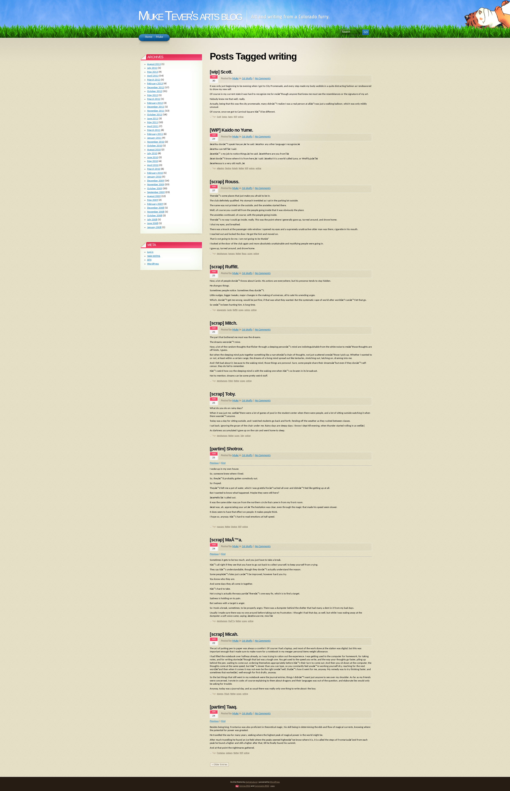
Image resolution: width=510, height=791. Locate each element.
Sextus (224, 117)
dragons (220, 694)
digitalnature (251, 782)
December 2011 (155, 107)
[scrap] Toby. (222, 394)
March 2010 (153, 169)
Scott (219, 117)
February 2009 (155, 204)
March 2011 (153, 130)
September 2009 (156, 192)
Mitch (230, 381)
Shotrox (234, 527)
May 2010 (152, 161)
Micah (226, 694)
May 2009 (152, 200)
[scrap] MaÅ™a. (226, 539)
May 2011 (152, 122)
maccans (220, 527)
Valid (153, 256)
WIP (235, 117)
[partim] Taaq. (223, 707)
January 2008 (154, 227)
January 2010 (154, 176)
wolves (252, 168)
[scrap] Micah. (224, 634)
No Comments (263, 78)
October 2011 (154, 114)
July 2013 (152, 68)
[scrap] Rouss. (224, 181)
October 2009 (154, 188)
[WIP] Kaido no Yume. (231, 130)
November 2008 (155, 212)
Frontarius (221, 753)
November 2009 (155, 184)
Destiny (228, 168)
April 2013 (153, 75)
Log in (150, 252)
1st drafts (247, 78)
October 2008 (154, 215)
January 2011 (154, 138)
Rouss (244, 254)
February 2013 (155, 83)
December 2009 (155, 180)
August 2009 (154, 196)
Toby (242, 436)
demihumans (222, 254)
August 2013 (154, 64)
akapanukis (221, 310)
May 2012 (152, 95)
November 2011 (155, 111)
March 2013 (153, 79)
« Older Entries (219, 764)
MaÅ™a (231, 621)
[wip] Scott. (221, 71)
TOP (273, 786)
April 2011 (153, 126)
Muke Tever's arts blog (189, 15)
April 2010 (153, 165)
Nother (241, 168)
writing (240, 117)
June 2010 (152, 157)
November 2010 (155, 142)
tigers (230, 117)
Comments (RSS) (262, 786)
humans (231, 254)
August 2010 (154, 149)
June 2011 (152, 118)
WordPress (153, 264)
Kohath (235, 168)
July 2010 (152, 153)
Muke (235, 78)
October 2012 (154, 91)
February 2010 (155, 173)
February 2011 (155, 134)
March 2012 (153, 99)
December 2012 (155, 87)
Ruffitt (235, 310)
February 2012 (155, 103)
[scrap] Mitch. (223, 323)
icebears (229, 753)
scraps (249, 254)
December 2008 (155, 208)
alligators (220, 168)
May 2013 (152, 72)
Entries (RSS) (244, 786)
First (223, 463)
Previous (214, 463)
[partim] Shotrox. (226, 448)
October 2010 (154, 145)
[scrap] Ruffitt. (224, 266)
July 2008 (152, 219)
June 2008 (152, 223)
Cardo (229, 310)
